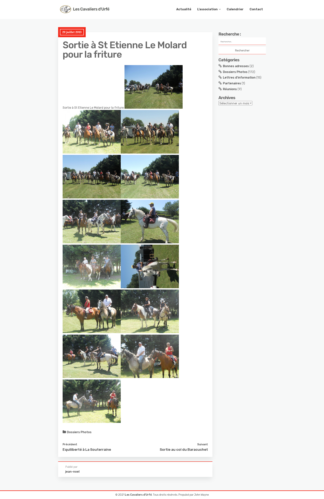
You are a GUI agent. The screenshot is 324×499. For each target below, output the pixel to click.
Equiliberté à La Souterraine (87, 449)
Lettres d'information (239, 77)
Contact (256, 9)
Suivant (202, 444)
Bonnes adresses (236, 66)
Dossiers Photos (79, 432)
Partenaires (232, 83)
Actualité (183, 9)
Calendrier (235, 9)
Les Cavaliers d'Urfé (138, 494)
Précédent (70, 444)
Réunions (230, 89)
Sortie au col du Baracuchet (184, 449)
